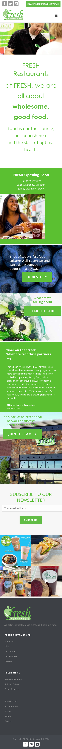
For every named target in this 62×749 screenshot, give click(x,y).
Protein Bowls (11, 706)
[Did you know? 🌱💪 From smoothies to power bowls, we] (15, 550)
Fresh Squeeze (12, 689)
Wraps (8, 711)
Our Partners (11, 656)
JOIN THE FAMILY (22, 434)
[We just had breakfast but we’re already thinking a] (46, 550)
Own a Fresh (11, 651)
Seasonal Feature (13, 679)
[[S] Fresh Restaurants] (17, 613)
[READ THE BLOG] (42, 306)
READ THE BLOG (42, 311)
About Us (9, 641)
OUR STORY (37, 277)
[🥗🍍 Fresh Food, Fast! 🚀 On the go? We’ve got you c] (15, 581)
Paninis (8, 721)
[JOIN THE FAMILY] (22, 429)
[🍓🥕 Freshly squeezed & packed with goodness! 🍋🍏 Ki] (46, 581)
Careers (8, 661)
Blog (7, 646)
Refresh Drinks (12, 684)
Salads (8, 716)
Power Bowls (11, 701)
